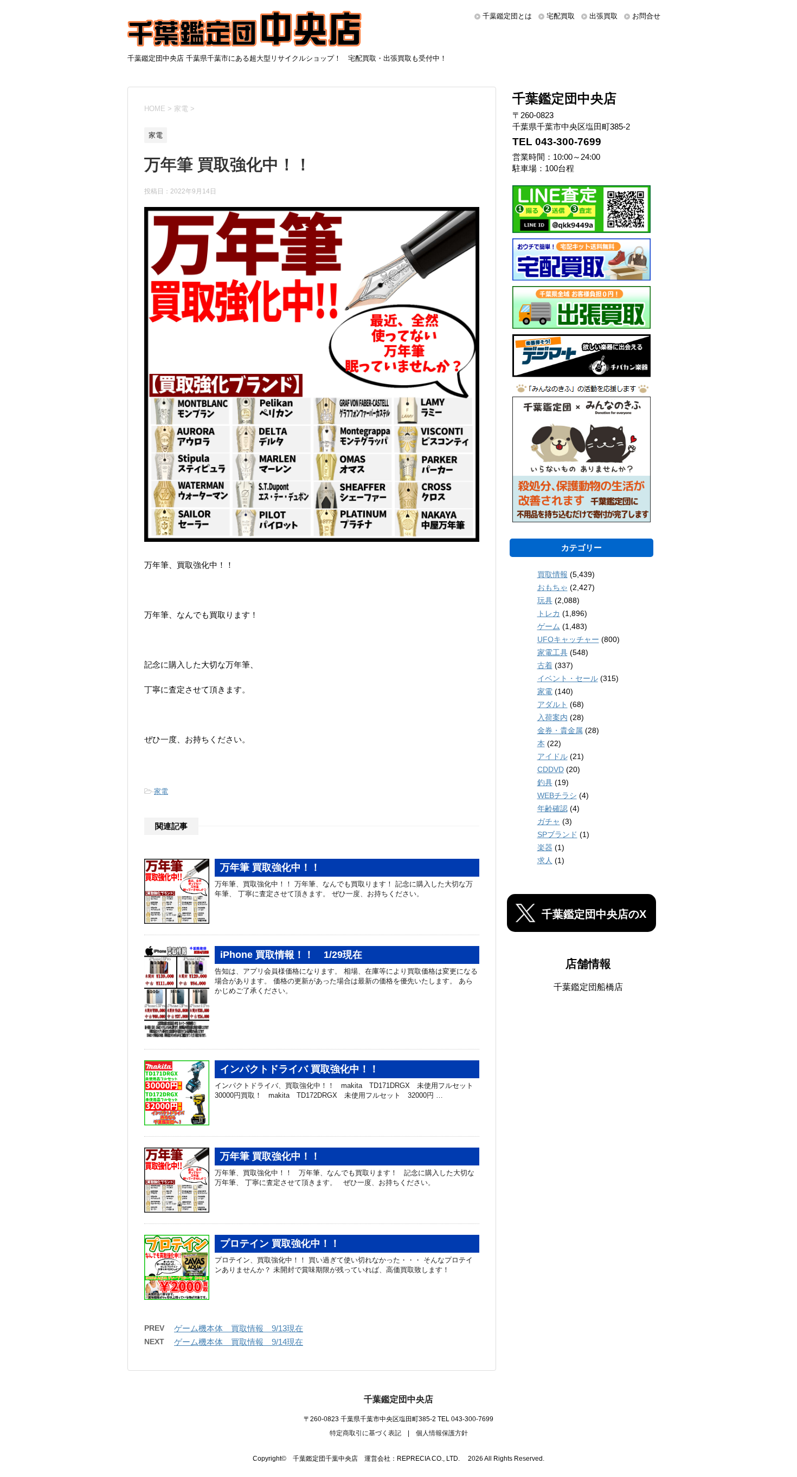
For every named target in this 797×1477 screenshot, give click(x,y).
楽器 (544, 847)
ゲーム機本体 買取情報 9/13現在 (238, 1328)
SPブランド (557, 834)
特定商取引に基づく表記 (365, 1433)
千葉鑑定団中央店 (398, 1399)
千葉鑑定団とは (507, 16)
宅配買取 (561, 16)
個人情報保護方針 (442, 1433)
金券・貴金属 (560, 730)
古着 (544, 665)
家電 (161, 791)
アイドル (552, 756)
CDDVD (550, 769)
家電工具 (552, 652)
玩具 (544, 600)
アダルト (552, 704)
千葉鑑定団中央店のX (594, 914)
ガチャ (548, 821)
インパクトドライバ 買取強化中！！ (299, 1069)
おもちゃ (552, 587)
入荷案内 (552, 717)
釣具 (544, 782)
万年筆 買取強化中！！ (270, 867)
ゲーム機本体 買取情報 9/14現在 (238, 1341)
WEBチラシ (557, 795)
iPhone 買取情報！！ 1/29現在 (291, 954)
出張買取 (603, 16)
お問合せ (646, 16)
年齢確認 (552, 808)
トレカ (548, 613)
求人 (544, 860)
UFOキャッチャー (568, 639)
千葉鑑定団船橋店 (588, 987)
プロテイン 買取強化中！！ (280, 1243)
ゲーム (548, 626)
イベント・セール (567, 678)
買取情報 (552, 574)
